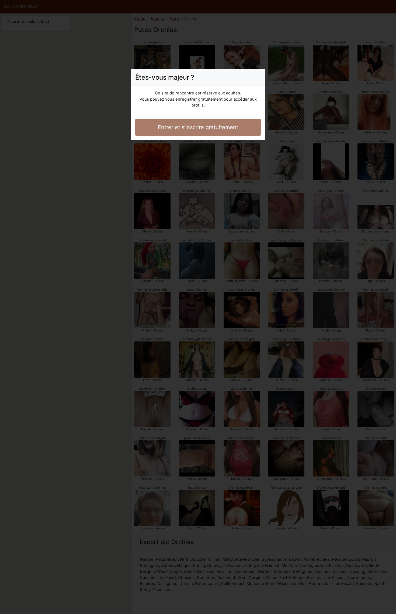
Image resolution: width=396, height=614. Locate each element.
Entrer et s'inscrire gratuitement (198, 127)
